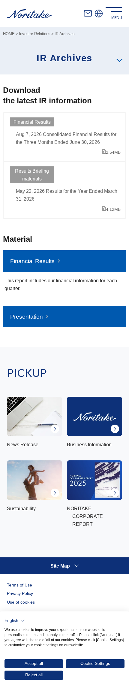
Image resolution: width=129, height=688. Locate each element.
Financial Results (32, 261)
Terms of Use (19, 585)
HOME (9, 34)
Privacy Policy (20, 593)
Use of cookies (21, 602)
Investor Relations (34, 34)
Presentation (26, 317)
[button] (14, 620)
